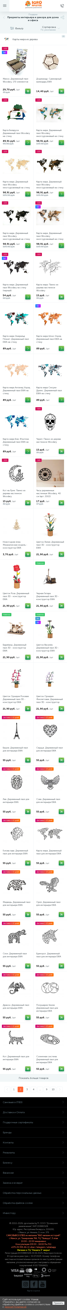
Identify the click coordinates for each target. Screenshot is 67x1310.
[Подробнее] (28, 142)
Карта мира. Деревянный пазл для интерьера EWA (49, 852)
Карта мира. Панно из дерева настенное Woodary (47, 287)
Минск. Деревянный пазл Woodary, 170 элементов (15, 80)
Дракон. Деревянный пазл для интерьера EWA (16, 1006)
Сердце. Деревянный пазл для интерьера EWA (49, 749)
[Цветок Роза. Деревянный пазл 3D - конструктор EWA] (17, 576)
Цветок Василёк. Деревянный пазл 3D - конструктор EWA (47, 648)
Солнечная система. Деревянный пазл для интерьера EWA (47, 1059)
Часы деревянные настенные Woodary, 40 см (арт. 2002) (48, 493)
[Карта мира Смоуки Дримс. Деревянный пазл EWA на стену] (50, 370)
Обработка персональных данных (22, 1192)
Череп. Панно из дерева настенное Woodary (48, 440)
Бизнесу (7, 1162)
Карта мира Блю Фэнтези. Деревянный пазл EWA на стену (16, 442)
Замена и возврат (13, 1182)
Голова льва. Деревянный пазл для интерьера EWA (15, 852)
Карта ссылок (33, 1291)
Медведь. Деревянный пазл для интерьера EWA (16, 903)
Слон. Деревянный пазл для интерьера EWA (15, 955)
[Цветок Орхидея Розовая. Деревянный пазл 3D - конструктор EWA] (17, 679)
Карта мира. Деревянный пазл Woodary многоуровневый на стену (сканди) (49, 237)
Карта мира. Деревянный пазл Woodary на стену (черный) (15, 287)
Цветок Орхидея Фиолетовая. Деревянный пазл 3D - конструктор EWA (49, 700)
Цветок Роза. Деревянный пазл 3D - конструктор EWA (16, 596)
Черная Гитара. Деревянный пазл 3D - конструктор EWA (47, 596)
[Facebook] (34, 1284)
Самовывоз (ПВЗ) (12, 1102)
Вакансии (8, 1172)
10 (53, 1089)
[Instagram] (25, 1284)
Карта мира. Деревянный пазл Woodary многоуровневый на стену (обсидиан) (16, 237)
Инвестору (9, 1213)
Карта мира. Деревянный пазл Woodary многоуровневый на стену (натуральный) (16, 186)
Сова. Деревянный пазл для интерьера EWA (48, 800)
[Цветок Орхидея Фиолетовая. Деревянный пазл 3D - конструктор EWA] (50, 679)
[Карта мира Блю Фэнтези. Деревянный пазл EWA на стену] (17, 422)
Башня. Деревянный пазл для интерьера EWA (15, 749)
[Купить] (28, 91)
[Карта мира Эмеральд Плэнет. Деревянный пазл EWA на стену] (17, 319)
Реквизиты (9, 1152)
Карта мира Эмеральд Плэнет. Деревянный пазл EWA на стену (16, 339)
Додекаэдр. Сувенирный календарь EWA (48, 80)
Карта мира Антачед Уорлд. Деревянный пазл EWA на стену (17, 390)
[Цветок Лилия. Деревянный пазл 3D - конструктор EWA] (50, 525)
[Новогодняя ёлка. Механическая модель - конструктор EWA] (17, 525)
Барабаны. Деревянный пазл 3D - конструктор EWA (14, 648)
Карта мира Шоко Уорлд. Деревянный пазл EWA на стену (49, 339)
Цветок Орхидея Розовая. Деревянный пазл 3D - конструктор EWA (16, 699)
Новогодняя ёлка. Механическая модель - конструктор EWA (15, 545)
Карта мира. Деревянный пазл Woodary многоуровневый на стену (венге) (49, 186)
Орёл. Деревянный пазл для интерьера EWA (48, 903)
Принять (58, 1303)
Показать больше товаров (33, 1078)
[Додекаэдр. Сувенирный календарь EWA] (50, 61)
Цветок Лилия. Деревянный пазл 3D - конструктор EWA (50, 545)
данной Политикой (15, 1306)
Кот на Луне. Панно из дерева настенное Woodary (14, 493)
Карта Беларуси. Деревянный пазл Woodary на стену (16, 133)
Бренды (7, 1132)
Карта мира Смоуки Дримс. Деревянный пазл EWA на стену (49, 390)
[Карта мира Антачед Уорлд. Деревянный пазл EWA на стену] (17, 370)
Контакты (8, 1142)
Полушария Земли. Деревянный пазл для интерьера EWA (47, 1008)
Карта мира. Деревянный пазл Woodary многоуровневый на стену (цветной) (49, 134)
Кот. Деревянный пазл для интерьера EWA (16, 1058)
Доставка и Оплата (14, 1112)
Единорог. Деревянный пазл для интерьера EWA (48, 955)
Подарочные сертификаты (18, 1122)
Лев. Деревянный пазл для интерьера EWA (16, 800)
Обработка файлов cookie (18, 1203)
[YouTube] (42, 1284)
